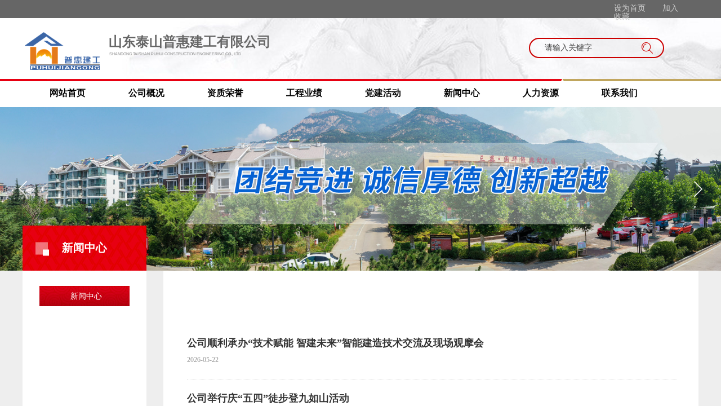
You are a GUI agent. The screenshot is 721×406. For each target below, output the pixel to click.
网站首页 (68, 93)
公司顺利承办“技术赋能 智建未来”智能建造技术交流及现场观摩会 (335, 342)
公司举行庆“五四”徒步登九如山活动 (268, 398)
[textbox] (586, 48)
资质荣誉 (225, 93)
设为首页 (630, 8)
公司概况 (146, 93)
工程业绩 (304, 93)
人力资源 (541, 93)
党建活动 (383, 93)
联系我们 (620, 93)
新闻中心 (462, 93)
